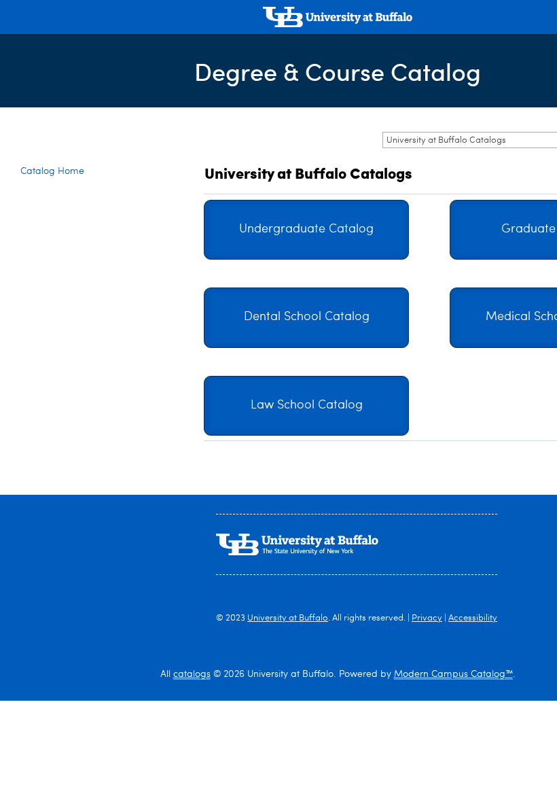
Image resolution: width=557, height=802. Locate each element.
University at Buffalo (287, 618)
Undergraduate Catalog (306, 229)
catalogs (192, 674)
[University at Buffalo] (337, 19)
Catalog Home (52, 171)
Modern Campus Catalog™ (453, 674)
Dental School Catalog (307, 317)
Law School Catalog (307, 405)
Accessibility (472, 618)
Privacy (427, 618)
